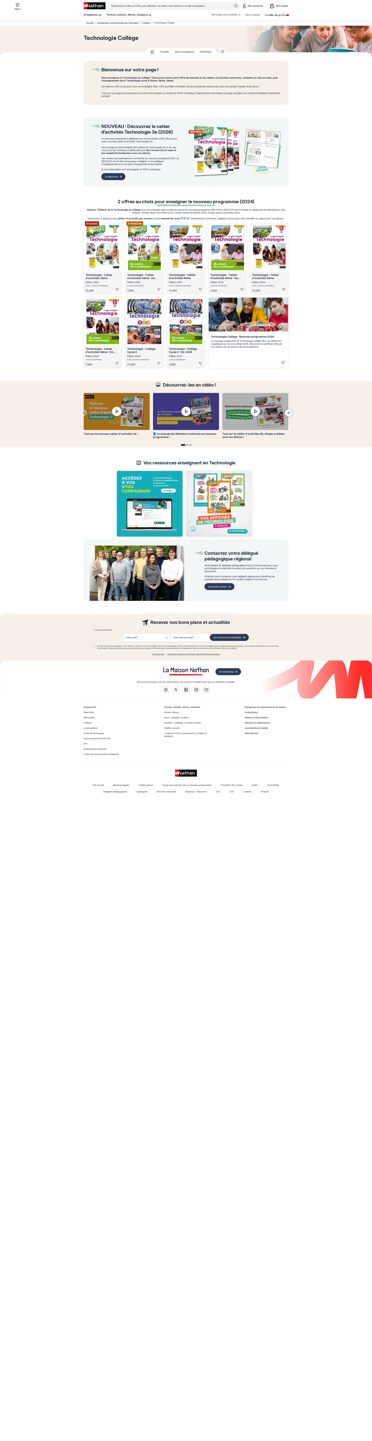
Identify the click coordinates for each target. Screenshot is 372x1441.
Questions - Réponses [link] (196, 791)
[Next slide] (288, 412)
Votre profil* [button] (131, 637)
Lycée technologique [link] (94, 733)
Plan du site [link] (98, 785)
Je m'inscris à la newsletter (227, 637)
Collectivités (251, 712)
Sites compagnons (184, 51)
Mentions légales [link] (121, 785)
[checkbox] (94, 646)
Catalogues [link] (142, 791)
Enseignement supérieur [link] (95, 749)
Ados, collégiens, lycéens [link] (176, 717)
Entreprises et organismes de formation (265, 707)
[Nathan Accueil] (94, 5)
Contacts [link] (247, 791)
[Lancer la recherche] (236, 5)
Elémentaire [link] (89, 717)
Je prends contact (217, 586)
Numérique (205, 51)
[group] (150, 504)
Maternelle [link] (89, 712)
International (251, 733)
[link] (165, 689)
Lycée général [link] (91, 728)
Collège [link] (87, 723)
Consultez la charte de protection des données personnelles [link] (193, 654)
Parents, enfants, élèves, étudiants (182, 707)
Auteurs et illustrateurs (256, 717)
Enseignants (90, 707)
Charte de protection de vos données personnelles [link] (187, 785)
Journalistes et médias (256, 728)
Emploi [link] (255, 785)
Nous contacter (253, 15)
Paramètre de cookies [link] (231, 785)
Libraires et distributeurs (257, 723)
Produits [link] (265, 791)
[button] (183, 445)
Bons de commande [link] (166, 791)
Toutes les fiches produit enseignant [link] (101, 754)
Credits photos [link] (146, 785)
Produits (164, 51)
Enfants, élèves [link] (171, 712)
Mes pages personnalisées (225, 14)
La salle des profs (275, 14)
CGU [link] (218, 791)
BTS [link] (86, 743)
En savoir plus (158, 654)
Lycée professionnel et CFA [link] (97, 738)
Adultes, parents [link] (172, 728)
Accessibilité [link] (273, 785)
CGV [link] (232, 791)
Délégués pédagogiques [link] (115, 791)
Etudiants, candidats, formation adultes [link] (182, 723)
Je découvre (111, 176)
